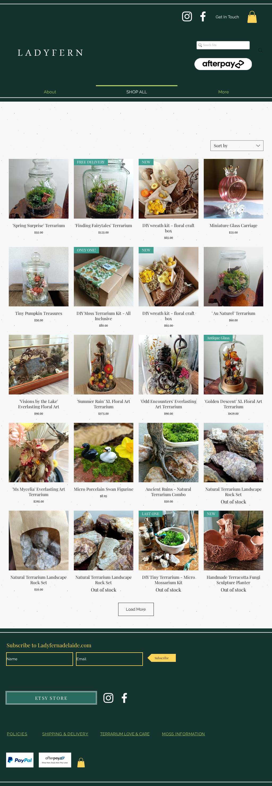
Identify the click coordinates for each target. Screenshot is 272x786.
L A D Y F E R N (50, 53)
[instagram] (187, 16)
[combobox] (237, 145)
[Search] (260, 50)
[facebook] (203, 16)
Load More (136, 609)
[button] (252, 17)
